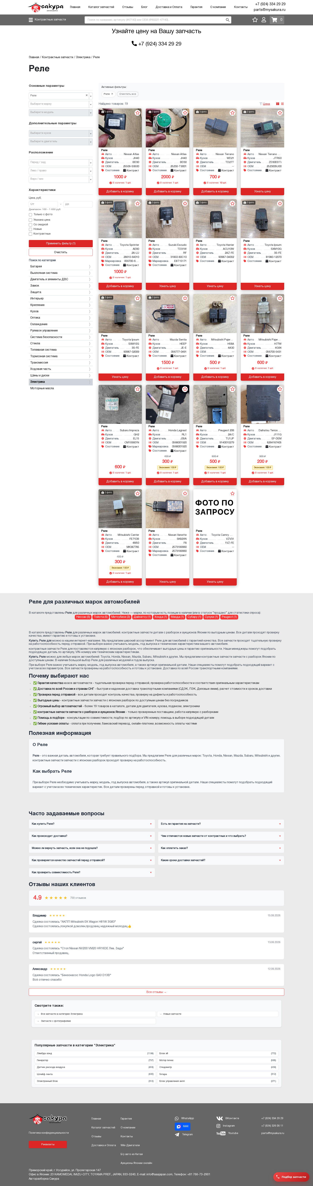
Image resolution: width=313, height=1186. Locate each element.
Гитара (217, 1074)
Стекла (35, 343)
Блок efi (217, 1054)
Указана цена (42, 220)
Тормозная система (43, 356)
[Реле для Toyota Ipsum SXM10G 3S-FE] (262, 218)
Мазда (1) (177, 617)
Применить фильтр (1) (61, 243)
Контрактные (42, 234)
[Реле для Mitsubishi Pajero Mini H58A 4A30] (215, 313)
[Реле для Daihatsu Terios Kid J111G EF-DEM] (262, 404)
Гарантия (196, 7)
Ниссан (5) (83, 617)
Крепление (37, 305)
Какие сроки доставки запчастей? (183, 860)
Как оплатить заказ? (174, 848)
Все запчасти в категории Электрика (62, 1014)
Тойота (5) (101, 617)
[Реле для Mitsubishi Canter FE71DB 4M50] (120, 508)
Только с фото (43, 214)
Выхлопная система (43, 273)
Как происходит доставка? (49, 836)
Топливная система (43, 350)
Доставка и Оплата (169, 7)
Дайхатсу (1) (142, 617)
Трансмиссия (39, 363)
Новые (38, 229)
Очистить (60, 252)
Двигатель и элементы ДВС (49, 279)
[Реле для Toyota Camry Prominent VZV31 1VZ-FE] (215, 508)
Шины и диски (39, 375)
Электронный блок (95, 1081)
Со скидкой (41, 225)
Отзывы (127, 7)
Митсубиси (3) (120, 617)
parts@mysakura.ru (269, 10)
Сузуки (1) (211, 617)
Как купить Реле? (43, 824)
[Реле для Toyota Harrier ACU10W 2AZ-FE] (215, 218)
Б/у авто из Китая (132, 1154)
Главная (75, 7)
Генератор (95, 1060)
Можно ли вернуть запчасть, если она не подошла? (65, 848)
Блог (144, 7)
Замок (34, 286)
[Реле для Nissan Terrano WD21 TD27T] (215, 127)
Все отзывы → (156, 992)
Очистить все (127, 94)
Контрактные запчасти (50, 19)
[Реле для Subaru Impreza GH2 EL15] (120, 404)
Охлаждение (38, 324)
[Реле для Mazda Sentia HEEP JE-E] (167, 313)
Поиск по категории (42, 260)
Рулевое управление (44, 330)
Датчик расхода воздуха (95, 1067)
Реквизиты (48, 1144)
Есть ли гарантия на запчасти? (181, 824)
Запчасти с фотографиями (56, 1021)
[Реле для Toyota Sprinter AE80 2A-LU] (120, 218)
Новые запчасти (172, 1014)
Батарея (36, 266)
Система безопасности (46, 337)
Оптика (35, 318)
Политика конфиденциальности (49, 1133)
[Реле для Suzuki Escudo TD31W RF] (167, 218)
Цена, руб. (35, 198)
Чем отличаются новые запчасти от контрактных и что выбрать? (203, 836)
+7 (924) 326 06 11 (272, 1126)
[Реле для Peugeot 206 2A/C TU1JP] (215, 404)
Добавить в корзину (120, 191)
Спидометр (217, 1067)
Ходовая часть (40, 369)
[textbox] (59, 104)
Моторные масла (42, 388)
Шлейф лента (95, 1074)
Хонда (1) (161, 617)
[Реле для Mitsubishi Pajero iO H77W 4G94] (262, 313)
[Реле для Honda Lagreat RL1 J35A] (167, 404)
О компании (218, 7)
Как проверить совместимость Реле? (56, 872)
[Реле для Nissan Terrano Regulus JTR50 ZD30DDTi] (262, 127)
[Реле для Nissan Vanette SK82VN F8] (167, 508)
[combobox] (61, 96)
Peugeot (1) (229, 617)
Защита (35, 292)
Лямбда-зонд (95, 1054)
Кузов (34, 311)
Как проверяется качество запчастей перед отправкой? (68, 860)
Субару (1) (194, 617)
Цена (266, 104)
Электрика (37, 382)
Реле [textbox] (59, 95)
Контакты (241, 7)
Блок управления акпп (217, 1081)
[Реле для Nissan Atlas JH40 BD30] (120, 127)
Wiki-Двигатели (130, 1145)
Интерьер (37, 298)
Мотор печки (217, 1060)
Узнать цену (262, 191)
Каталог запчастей (101, 7)
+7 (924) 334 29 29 (270, 4)
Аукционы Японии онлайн (136, 1163)
